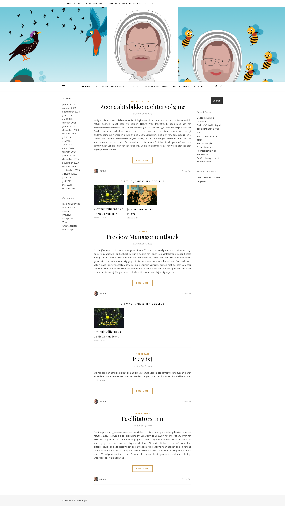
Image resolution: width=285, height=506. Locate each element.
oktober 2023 (69, 166)
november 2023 (70, 162)
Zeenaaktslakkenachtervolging (142, 106)
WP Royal (82, 500)
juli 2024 (66, 137)
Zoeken (216, 100)
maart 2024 (68, 148)
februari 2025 (69, 122)
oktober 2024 (69, 133)
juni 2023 (67, 181)
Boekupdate (68, 207)
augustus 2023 (70, 173)
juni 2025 (67, 115)
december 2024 (70, 129)
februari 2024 (69, 151)
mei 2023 (67, 184)
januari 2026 (68, 104)
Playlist (142, 359)
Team (65, 222)
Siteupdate (67, 218)
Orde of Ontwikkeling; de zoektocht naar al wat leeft (209, 128)
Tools (102, 3)
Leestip (66, 211)
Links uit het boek (117, 3)
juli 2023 (66, 177)
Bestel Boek (135, 3)
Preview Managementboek (142, 236)
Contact (148, 3)
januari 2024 (68, 155)
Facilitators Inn (143, 418)
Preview (66, 214)
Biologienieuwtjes (71, 203)
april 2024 (67, 144)
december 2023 (70, 159)
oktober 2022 (69, 188)
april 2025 (67, 118)
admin (102, 170)
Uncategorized (69, 225)
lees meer (142, 160)
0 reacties (186, 170)
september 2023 (71, 170)
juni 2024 (67, 140)
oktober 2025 (69, 107)
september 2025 (71, 111)
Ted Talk (67, 3)
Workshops (68, 229)
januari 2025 (68, 126)
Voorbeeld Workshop (85, 3)
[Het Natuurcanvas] (142, 60)
